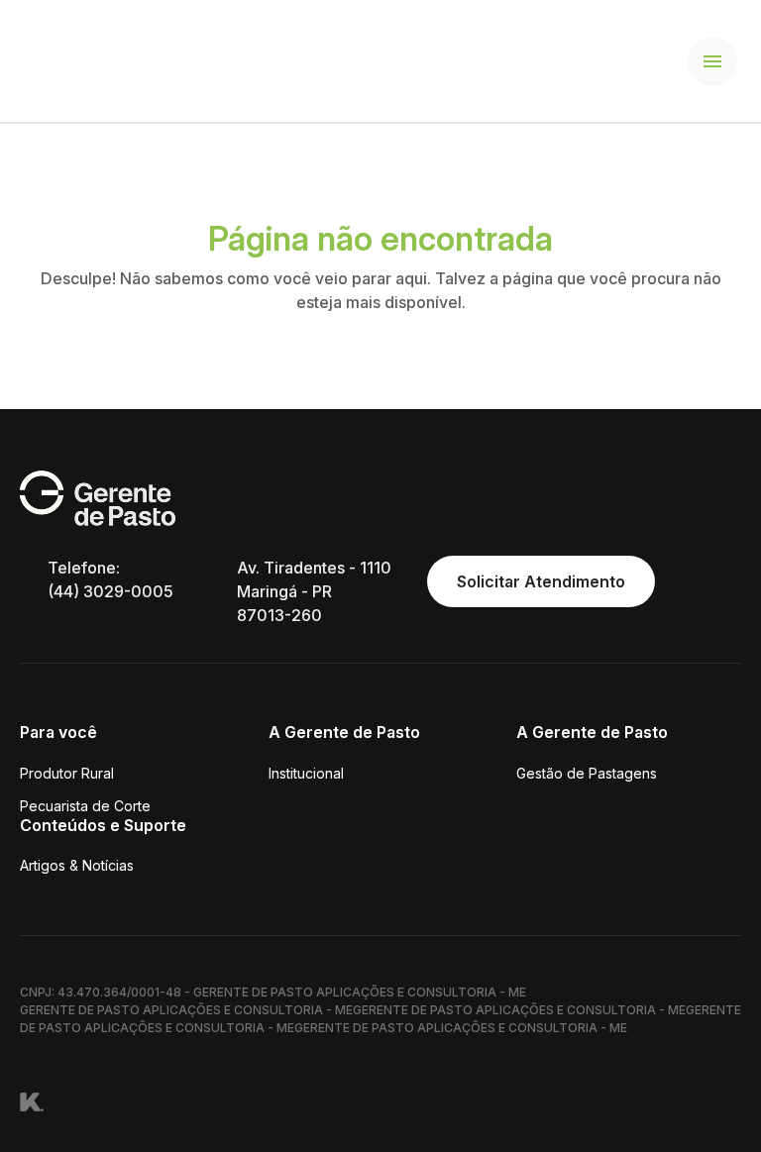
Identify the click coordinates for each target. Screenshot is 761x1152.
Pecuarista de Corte (85, 805)
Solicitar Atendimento (541, 581)
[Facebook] (266, 498)
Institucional (306, 773)
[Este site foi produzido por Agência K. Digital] (32, 1100)
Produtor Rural (67, 773)
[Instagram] (223, 498)
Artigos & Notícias (77, 865)
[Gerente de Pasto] (100, 59)
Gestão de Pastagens (586, 773)
